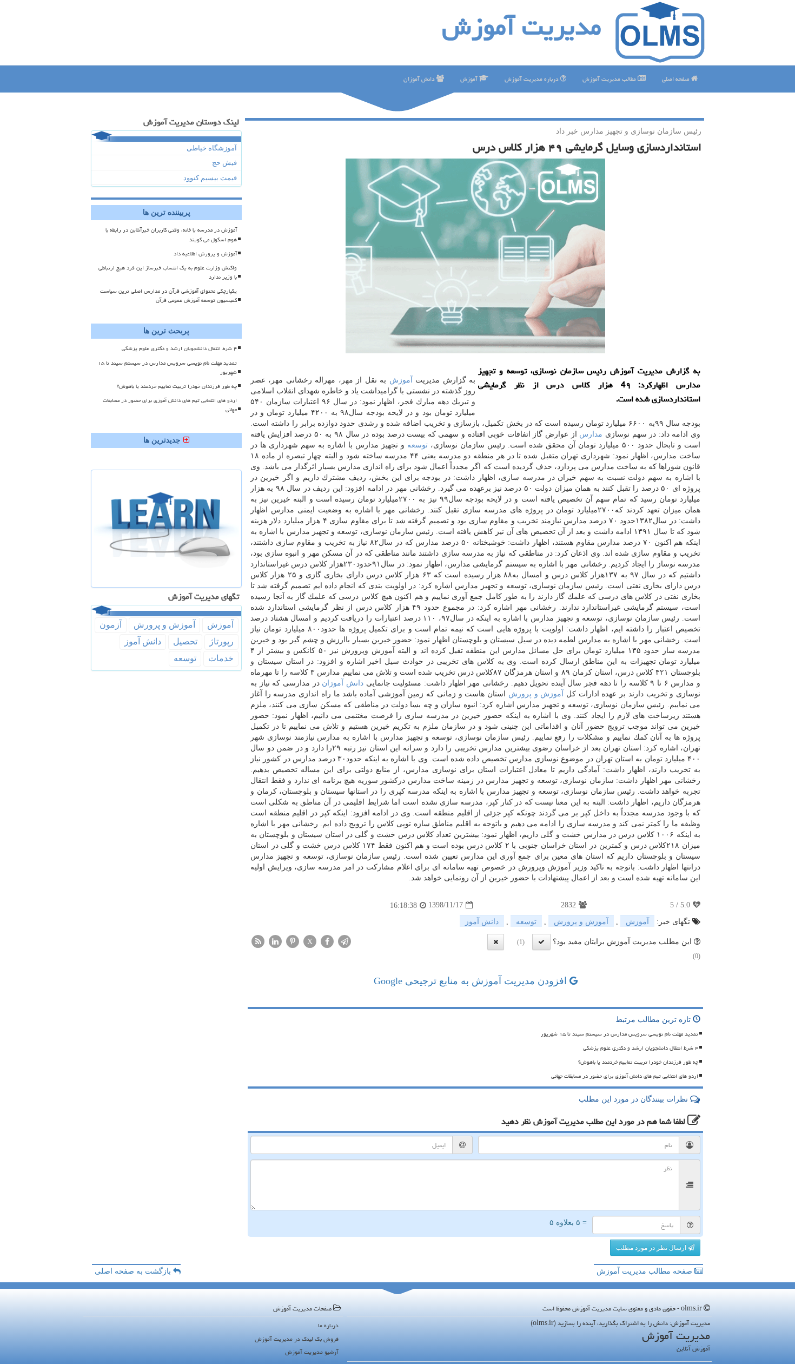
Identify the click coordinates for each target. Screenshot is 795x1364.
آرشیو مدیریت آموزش (312, 1352)
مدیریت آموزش (521, 26)
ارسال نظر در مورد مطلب (652, 1247)
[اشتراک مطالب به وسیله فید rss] (258, 941)
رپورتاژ (221, 641)
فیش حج (224, 163)
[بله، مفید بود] (541, 942)
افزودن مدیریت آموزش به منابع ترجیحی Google (471, 981)
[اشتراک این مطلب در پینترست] (292, 941)
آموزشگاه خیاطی (212, 148)
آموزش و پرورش (536, 694)
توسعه (417, 445)
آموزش (469, 78)
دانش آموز (482, 922)
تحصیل (185, 641)
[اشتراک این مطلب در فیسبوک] (327, 941)
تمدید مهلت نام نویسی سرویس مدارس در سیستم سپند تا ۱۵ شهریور (619, 1034)
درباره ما (328, 1325)
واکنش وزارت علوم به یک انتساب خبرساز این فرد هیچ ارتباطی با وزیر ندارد (167, 272)
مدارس (590, 434)
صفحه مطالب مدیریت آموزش (645, 1271)
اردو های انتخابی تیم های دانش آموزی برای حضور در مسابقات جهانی (624, 1076)
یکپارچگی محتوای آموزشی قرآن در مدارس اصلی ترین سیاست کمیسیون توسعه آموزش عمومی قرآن (168, 296)
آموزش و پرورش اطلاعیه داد (205, 253)
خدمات (221, 658)
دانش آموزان (419, 78)
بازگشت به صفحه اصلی (134, 1271)
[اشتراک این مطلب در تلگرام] (344, 941)
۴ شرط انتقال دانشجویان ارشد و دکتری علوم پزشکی (640, 1048)
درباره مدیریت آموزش (532, 78)
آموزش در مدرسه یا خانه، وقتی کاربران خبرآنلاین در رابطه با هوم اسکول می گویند (171, 235)
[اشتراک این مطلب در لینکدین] (275, 941)
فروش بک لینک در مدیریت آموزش (297, 1339)
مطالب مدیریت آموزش (610, 78)
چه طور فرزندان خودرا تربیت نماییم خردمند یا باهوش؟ (638, 1062)
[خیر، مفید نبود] (495, 942)
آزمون (111, 624)
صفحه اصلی (676, 78)
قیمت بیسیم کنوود (210, 178)
